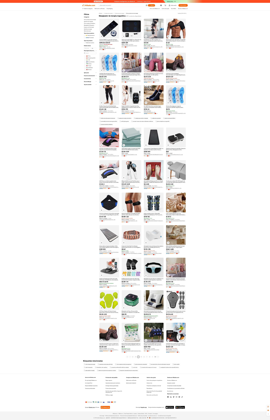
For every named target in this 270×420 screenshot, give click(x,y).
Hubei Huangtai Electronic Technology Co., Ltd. (109, 187)
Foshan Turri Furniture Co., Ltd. (172, 252)
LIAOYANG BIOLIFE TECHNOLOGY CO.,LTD (153, 154)
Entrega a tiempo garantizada (112, 385)
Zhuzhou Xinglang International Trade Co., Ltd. (131, 112)
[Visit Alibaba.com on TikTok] (182, 397)
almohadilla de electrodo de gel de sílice (109, 121)
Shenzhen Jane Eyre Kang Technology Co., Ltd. (154, 187)
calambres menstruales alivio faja (106, 364)
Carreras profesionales (90, 388)
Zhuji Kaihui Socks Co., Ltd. (149, 112)
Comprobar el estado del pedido (174, 385)
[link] (268, 406)
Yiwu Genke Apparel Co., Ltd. (172, 350)
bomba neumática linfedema (107, 124)
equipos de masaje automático (125, 118)
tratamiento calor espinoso (101, 367)
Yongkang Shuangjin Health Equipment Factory (131, 350)
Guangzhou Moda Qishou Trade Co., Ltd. (108, 318)
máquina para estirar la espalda (141, 118)
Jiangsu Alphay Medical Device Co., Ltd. (108, 285)
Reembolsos (149, 388)
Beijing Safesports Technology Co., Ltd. (107, 112)
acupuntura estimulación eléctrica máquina (120, 367)
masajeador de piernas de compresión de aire (170, 367)
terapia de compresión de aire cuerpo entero (129, 370)
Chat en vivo (149, 383)
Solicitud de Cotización (131, 383)
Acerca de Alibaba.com (90, 377)
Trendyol (150, 413)
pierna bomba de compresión (141, 364)
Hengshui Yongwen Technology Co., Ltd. (175, 46)
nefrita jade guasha (125, 121)
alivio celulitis (176, 364)
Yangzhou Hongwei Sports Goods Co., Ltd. (131, 284)
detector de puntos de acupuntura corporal (107, 370)
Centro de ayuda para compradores (154, 380)
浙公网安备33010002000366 (158, 417)
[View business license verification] (147, 418)
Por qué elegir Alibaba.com (91, 380)
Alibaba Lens (92, 407)
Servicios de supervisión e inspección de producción (114, 391)
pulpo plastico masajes (89, 370)
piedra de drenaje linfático (170, 118)
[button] (146, 5)
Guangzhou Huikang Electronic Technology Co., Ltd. (109, 252)
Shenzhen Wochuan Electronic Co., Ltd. (130, 187)
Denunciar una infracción (152, 395)
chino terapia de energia (90, 364)
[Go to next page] (158, 357)
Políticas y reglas (109, 395)
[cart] (166, 5)
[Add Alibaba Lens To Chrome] (105, 407)
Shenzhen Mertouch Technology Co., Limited (131, 253)
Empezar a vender (171, 383)
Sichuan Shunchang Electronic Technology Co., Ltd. (176, 80)
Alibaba (100, 13)
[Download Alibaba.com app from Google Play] (180, 407)
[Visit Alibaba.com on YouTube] (179, 397)
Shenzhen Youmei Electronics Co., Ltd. (174, 154)
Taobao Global (141, 413)
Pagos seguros (109, 380)
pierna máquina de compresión (163, 121)
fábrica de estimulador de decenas (108, 118)
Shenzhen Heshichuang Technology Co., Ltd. (109, 155)
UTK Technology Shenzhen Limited (107, 48)
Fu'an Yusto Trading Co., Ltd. (128, 317)
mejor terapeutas (88, 367)
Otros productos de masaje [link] (132, 13)
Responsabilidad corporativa (91, 385)
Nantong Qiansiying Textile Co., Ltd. (129, 154)
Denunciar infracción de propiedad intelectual (154, 391)
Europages (155, 413)
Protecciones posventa (111, 388)
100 (155, 356)
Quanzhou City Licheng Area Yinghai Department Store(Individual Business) (131, 80)
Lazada (135, 413)
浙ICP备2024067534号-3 (170, 417)
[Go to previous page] (127, 357)
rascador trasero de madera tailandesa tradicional (143, 121)
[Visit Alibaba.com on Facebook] (168, 397)
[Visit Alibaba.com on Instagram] (176, 397)
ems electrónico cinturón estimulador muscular (160, 364)
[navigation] (90, 185)
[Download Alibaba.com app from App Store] (170, 407)
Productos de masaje (119, 13)
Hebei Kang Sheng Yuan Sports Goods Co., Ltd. (109, 349)
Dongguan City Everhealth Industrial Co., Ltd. (176, 113)
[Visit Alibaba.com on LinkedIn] (171, 397)
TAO (146, 413)
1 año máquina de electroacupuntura (124, 364)
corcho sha (135, 367)
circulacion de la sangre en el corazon (148, 367)
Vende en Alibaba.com (172, 380)
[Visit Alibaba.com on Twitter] (174, 397)
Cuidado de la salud (108, 13)
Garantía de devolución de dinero (113, 383)
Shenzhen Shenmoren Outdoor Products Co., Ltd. (154, 220)
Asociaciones (170, 391)
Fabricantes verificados (131, 380)
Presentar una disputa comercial (154, 385)
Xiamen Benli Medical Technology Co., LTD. (153, 46)
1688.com (120, 413)
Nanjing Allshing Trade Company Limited (152, 253)
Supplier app (144, 407)
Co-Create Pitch (88, 383)
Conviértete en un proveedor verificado (175, 388)
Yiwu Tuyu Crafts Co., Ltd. (149, 318)
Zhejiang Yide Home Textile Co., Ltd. (151, 80)
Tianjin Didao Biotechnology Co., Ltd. (107, 219)
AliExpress (115, 413)
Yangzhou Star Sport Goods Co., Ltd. (129, 220)
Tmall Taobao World (128, 413)
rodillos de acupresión (156, 118)
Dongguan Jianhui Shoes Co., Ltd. (106, 80)
